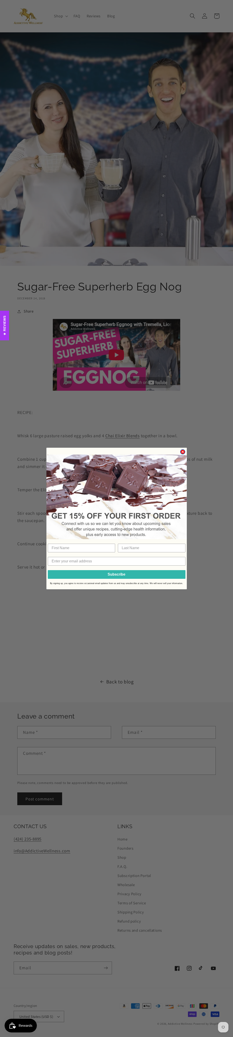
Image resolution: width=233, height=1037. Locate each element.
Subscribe (116, 574)
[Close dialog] (182, 452)
